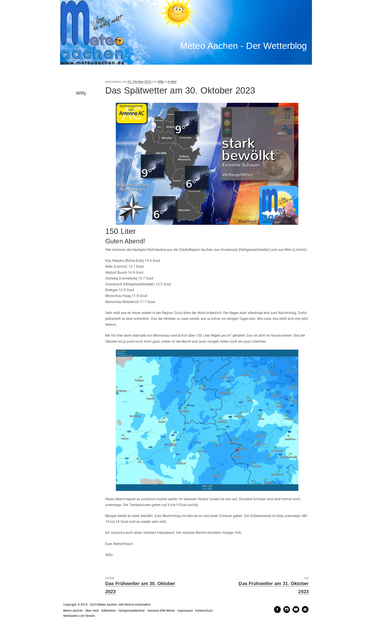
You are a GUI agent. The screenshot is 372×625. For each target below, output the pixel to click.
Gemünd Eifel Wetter (161, 610)
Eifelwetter (108, 610)
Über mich (92, 610)
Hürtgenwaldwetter (131, 610)
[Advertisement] (139, 72)
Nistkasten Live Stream (79, 615)
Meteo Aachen (73, 610)
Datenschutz (204, 610)
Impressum (185, 610)
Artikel (172, 81)
